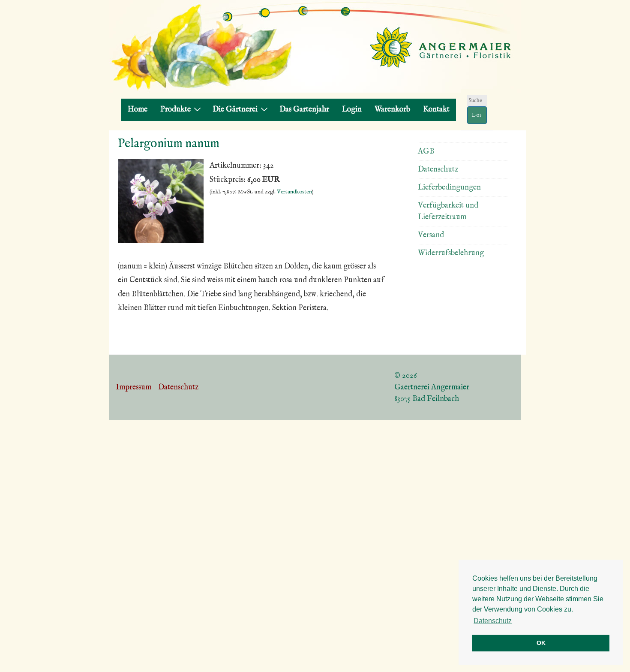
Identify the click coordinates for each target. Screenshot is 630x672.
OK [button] (541, 642)
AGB (426, 152)
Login (352, 110)
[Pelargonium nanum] (161, 241)
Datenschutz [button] (493, 620)
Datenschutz (438, 170)
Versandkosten (294, 192)
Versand (431, 235)
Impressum (133, 387)
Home (137, 110)
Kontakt (436, 110)
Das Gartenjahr (304, 110)
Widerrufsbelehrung (451, 253)
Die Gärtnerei (235, 110)
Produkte (175, 110)
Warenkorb (392, 110)
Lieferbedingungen (449, 188)
